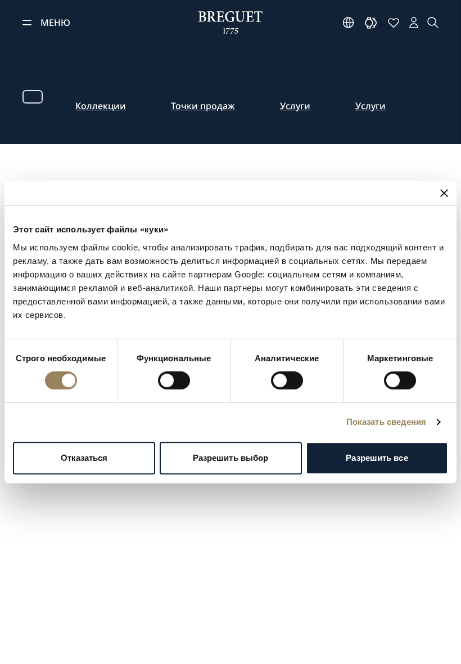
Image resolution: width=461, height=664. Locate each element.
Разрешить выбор (231, 458)
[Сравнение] (371, 22)
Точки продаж (203, 106)
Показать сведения (386, 422)
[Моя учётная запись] (414, 22)
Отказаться (84, 458)
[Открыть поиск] (433, 22)
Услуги (295, 106)
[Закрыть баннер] (444, 193)
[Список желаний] (393, 22)
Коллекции (100, 106)
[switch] (174, 380)
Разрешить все (377, 458)
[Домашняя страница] (230, 22)
